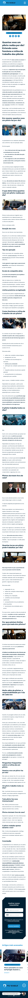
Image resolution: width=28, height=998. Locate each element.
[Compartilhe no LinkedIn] (13, 36)
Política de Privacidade (14, 931)
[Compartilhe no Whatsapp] (19, 36)
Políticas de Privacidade (13, 920)
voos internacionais (7, 80)
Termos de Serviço (12, 932)
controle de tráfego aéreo (14, 735)
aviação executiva (12, 255)
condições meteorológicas (8, 102)
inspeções (7, 104)
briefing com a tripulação (11, 363)
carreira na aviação (19, 875)
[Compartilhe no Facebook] (10, 36)
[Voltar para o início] (9, 4)
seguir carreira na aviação (18, 59)
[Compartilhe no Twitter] (16, 36)
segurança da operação (8, 100)
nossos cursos (21, 889)
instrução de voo (6, 257)
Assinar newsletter (14, 926)
